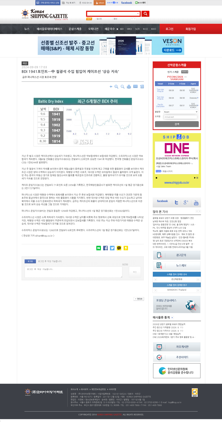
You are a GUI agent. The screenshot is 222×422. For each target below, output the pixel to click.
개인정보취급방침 (98, 389)
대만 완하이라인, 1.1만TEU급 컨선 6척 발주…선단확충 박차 (174, 244)
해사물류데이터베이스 (49, 28)
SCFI (137, 29)
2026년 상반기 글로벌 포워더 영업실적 (169, 324)
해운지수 (110, 28)
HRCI (129, 29)
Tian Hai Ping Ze (160, 90)
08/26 (171, 90)
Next (134, 19)
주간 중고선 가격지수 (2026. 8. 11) (168, 331)
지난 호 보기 (70, 3)
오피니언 (93, 28)
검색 (177, 124)
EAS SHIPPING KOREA (193, 90)
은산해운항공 (176, 279)
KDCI (153, 29)
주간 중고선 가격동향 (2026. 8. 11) (168, 327)
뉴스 (26, 28)
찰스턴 (99, 19)
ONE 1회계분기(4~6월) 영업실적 (167, 334)
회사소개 (74, 389)
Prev (132, 19)
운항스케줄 (75, 28)
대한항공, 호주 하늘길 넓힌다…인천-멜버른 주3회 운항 (174, 237)
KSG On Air (87, 3)
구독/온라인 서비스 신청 (50, 3)
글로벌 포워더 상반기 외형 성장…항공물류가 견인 (173, 218)
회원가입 (191, 28)
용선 (115, 19)
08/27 (171, 105)
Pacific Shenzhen (160, 105)
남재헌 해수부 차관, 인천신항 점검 (167, 221)
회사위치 (84, 389)
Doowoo (193, 98)
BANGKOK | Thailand (176, 290)
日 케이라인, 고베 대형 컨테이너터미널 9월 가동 (173, 247)
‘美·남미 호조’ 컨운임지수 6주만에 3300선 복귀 (172, 241)
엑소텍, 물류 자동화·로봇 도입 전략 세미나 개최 (172, 231)
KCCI (145, 29)
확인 (135, 272)
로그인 (169, 28)
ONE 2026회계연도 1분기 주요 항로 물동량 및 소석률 (174, 337)
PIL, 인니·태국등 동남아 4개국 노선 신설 (169, 228)
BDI (121, 29)
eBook (101, 3)
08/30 (182, 90)
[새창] (176, 364)
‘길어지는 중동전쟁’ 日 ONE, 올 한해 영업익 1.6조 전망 (174, 224)
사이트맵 (112, 389)
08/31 (182, 105)
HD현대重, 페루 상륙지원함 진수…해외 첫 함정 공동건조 (174, 234)
